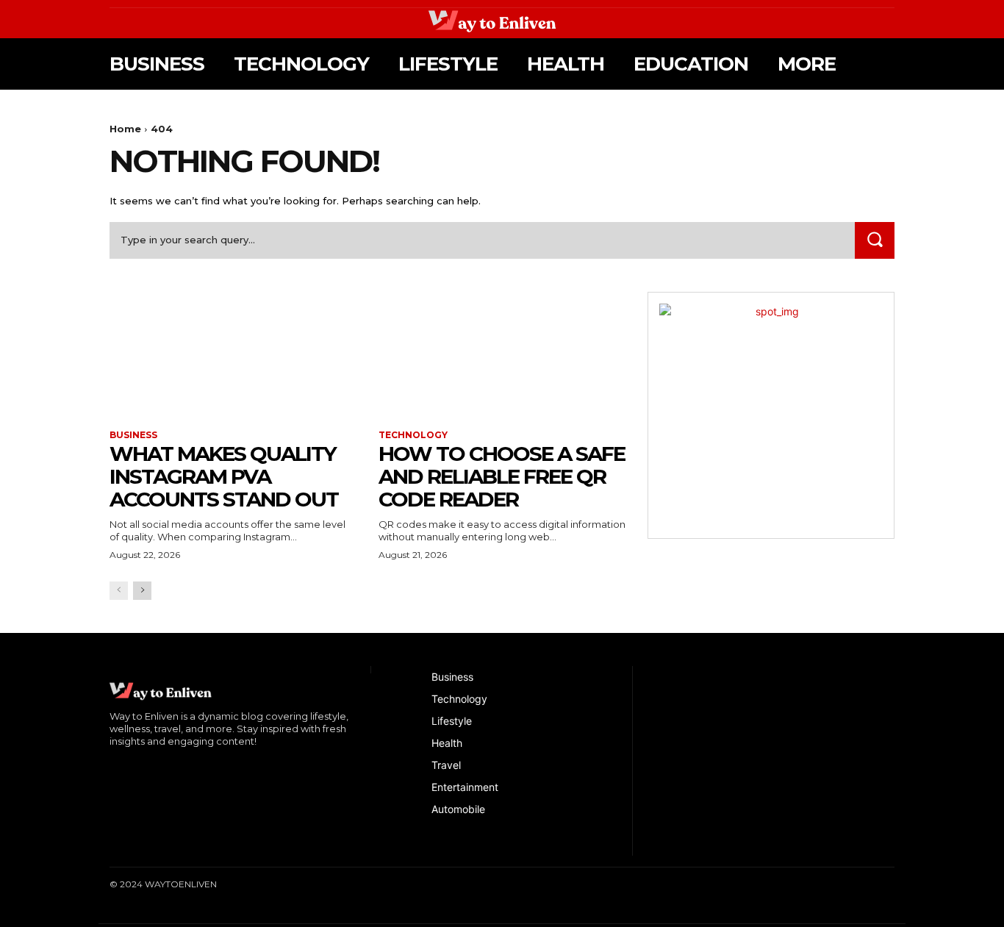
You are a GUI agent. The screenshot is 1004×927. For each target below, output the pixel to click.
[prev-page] (119, 590)
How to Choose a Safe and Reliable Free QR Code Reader (502, 476)
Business (133, 435)
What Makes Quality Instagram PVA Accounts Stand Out (224, 476)
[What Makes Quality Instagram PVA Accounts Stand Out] (233, 353)
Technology (413, 435)
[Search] (874, 240)
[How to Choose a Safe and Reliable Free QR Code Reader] (502, 353)
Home (125, 129)
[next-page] (142, 590)
